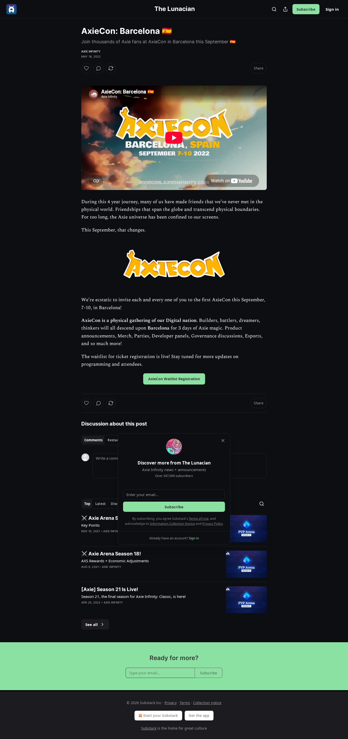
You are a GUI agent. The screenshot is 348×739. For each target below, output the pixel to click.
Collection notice (207, 702)
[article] (174, 564)
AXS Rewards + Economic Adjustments (115, 560)
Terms (185, 702)
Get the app (199, 715)
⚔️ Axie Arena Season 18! (111, 554)
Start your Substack (160, 715)
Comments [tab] (93, 440)
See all (91, 624)
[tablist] (103, 440)
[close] (223, 440)
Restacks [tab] (115, 440)
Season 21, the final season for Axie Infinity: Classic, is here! (133, 596)
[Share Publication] (285, 9)
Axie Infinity (91, 51)
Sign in (332, 9)
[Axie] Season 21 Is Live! (109, 589)
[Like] (86, 68)
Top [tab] (87, 503)
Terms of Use (198, 518)
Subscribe (306, 9)
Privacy (171, 702)
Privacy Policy (212, 523)
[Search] (274, 9)
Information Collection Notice (172, 523)
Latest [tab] (100, 503)
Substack (148, 728)
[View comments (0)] (98, 68)
